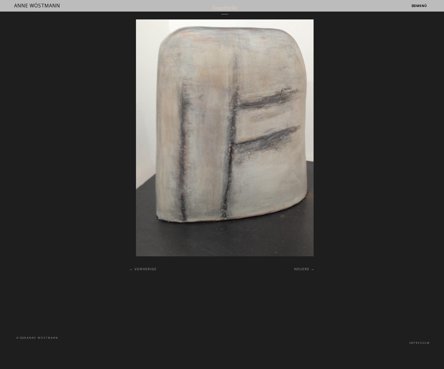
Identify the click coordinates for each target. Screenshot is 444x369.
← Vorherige (143, 269)
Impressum (419, 342)
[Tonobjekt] (225, 254)
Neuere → (304, 269)
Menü (421, 5)
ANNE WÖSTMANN (37, 5)
